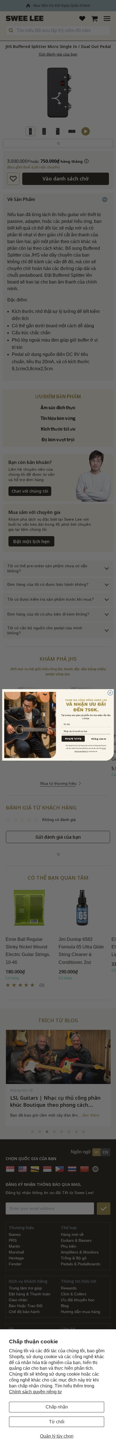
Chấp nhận (57, 1407)
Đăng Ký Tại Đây (73, 739)
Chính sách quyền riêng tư (35, 1391)
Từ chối (56, 1421)
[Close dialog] (110, 693)
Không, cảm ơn (98, 739)
